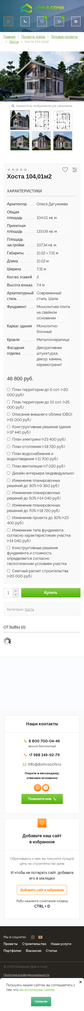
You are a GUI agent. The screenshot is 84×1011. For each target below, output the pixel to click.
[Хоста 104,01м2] (42, 76)
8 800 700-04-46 (44, 741)
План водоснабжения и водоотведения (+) (32, 456)
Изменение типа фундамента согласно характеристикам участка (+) (39, 535)
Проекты (11, 944)
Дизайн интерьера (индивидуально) (42, 473)
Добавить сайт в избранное (42, 890)
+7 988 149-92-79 (44, 755)
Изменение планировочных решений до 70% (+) (33, 508)
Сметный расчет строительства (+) (37, 573)
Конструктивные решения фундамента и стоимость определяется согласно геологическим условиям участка (37, 556)
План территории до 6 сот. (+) (37, 392)
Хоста (29, 609)
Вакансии (33, 951)
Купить (50, 592)
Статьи (51, 951)
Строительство (34, 944)
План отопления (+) (38, 446)
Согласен (41, 1001)
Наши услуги (61, 944)
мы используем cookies (37, 990)
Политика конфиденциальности (26, 975)
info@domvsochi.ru (44, 764)
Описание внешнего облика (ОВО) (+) (39, 417)
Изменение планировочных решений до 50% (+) (34, 495)
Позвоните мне (39, 799)
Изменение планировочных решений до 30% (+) (33, 483)
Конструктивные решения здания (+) (39, 429)
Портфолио (12, 951)
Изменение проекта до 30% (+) (38, 520)
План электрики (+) (38, 439)
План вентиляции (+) (38, 466)
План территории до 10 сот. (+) (38, 405)
